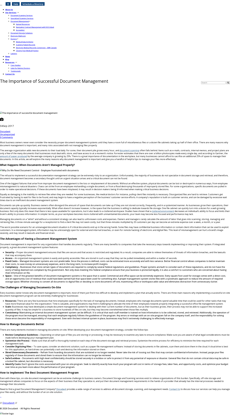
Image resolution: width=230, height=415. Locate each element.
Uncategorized (7, 134)
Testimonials (16, 71)
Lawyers (14, 53)
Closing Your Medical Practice (27, 51)
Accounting (20, 30)
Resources (10, 62)
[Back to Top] (115, 397)
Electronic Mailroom (18, 36)
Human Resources (23, 24)
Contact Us (10, 74)
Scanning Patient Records (25, 45)
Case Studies (16, 65)
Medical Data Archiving (24, 42)
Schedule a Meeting (32, 3)
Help (15, 3)
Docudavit (5, 131)
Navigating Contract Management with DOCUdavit (35, 27)
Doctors (14, 39)
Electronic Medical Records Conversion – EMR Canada (36, 48)
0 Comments (6, 137)
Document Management (20, 21)
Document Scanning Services (22, 15)
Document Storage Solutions (22, 33)
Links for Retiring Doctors (20, 68)
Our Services (11, 12)
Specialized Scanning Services (22, 18)
